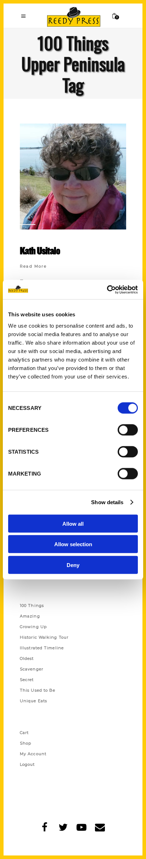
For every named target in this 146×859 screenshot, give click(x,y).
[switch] (128, 429)
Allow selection (73, 544)
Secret (27, 679)
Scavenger (31, 669)
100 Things (32, 605)
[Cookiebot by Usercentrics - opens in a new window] (107, 289)
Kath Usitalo (40, 250)
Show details (107, 502)
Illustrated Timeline (42, 647)
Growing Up (33, 626)
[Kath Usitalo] (73, 176)
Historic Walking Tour (44, 637)
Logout (27, 764)
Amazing (30, 616)
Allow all (73, 523)
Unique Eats (33, 700)
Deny (73, 565)
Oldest (27, 658)
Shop (25, 743)
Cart (24, 732)
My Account (33, 753)
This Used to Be (38, 690)
